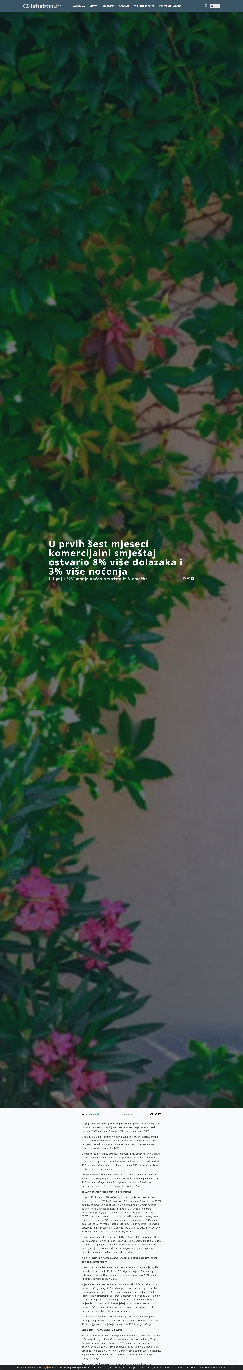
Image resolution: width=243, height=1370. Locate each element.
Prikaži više (211, 1367)
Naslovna (78, 6)
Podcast (124, 6)
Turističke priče (144, 6)
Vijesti (93, 6)
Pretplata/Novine (170, 6)
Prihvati (222, 1367)
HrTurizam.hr (94, 1114)
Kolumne (108, 6)
